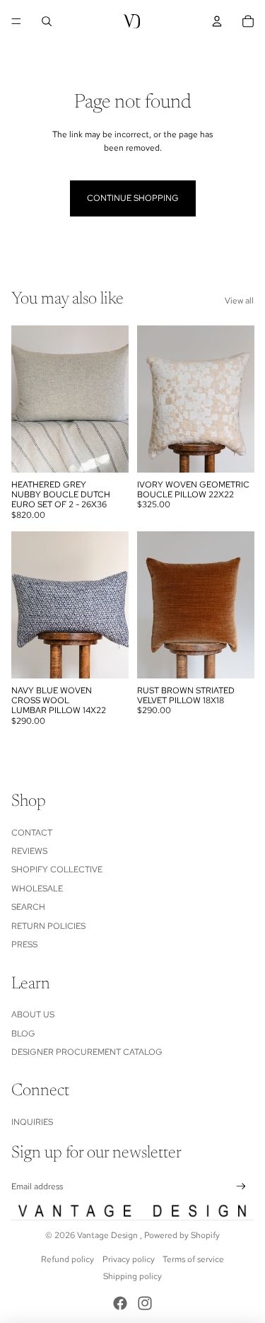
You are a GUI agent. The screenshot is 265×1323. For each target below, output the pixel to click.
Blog (23, 1033)
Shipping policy (132, 1276)
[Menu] (16, 21)
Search (28, 907)
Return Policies (48, 926)
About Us (32, 1014)
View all (239, 300)
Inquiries (32, 1122)
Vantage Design (108, 1235)
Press (24, 944)
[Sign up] (241, 1186)
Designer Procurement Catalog (87, 1052)
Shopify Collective (56, 869)
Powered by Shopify (182, 1235)
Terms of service (193, 1259)
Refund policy (67, 1259)
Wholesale (37, 888)
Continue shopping (133, 198)
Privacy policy (128, 1259)
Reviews (29, 851)
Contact (31, 832)
